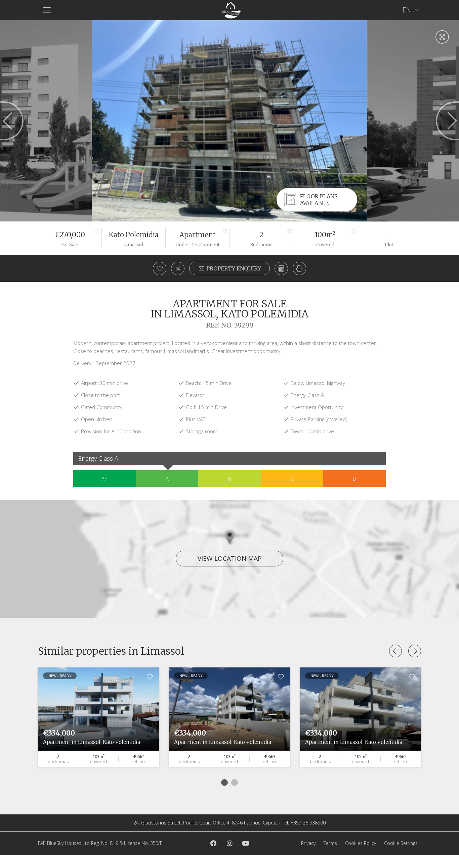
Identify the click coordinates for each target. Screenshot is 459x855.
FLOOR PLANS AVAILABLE (319, 199)
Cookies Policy (360, 843)
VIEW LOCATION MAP (230, 558)
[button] (299, 268)
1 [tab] (224, 782)
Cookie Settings (401, 843)
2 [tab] (234, 782)
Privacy (308, 843)
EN (408, 9)
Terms (330, 843)
